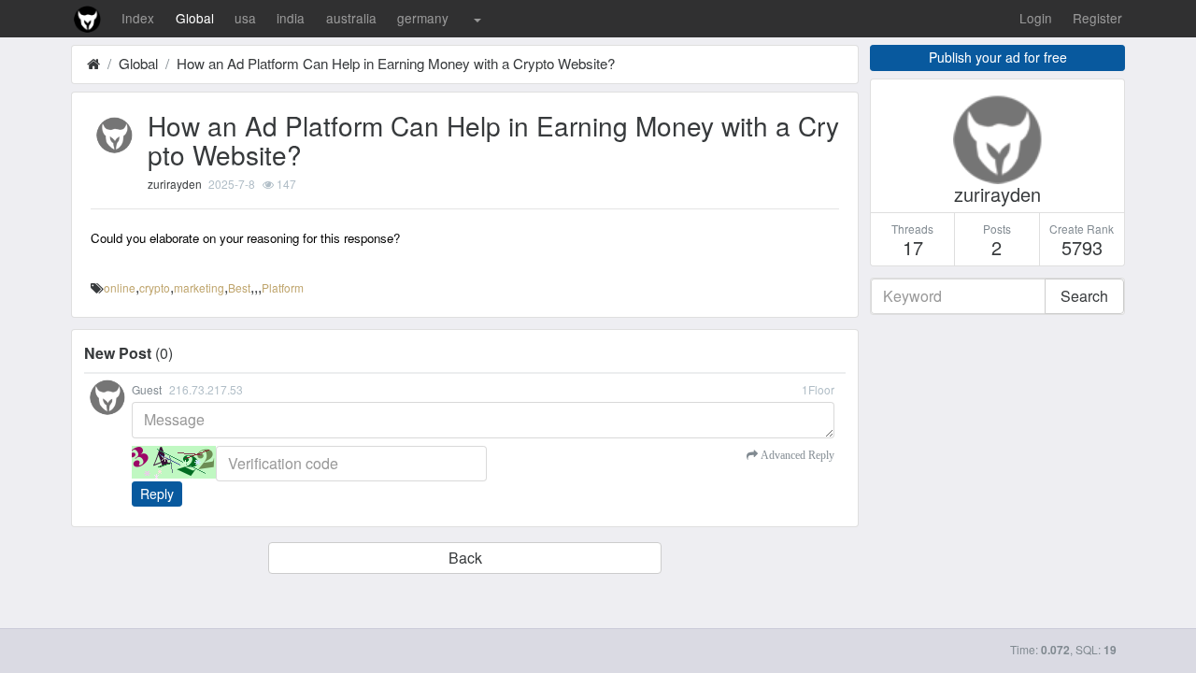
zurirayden (175, 184)
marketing (199, 287)
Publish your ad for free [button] (998, 57)
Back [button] (465, 557)
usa (245, 17)
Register (1097, 17)
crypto (154, 287)
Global (195, 17)
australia (351, 17)
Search (1084, 296)
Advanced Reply (796, 455)
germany (422, 17)
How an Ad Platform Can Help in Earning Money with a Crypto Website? (396, 63)
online (119, 287)
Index (137, 17)
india (291, 17)
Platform (283, 287)
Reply (157, 493)
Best (239, 287)
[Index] (93, 63)
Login (1035, 17)
